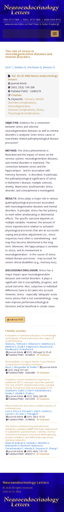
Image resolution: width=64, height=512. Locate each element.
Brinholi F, (26, 445)
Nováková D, (12, 349)
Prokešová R (26, 349)
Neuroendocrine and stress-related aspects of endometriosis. (30, 407)
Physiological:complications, (24, 113)
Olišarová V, (34, 344)
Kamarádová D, (43, 390)
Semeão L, (32, 443)
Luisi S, (9, 411)
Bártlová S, (11, 346)
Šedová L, (10, 344)
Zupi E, (37, 411)
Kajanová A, (33, 346)
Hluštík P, (20, 393)
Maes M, (10, 443)
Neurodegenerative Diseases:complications (21, 107)
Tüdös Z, (23, 390)
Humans (29, 99)
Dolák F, (21, 346)
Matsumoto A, (13, 445)
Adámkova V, (48, 344)
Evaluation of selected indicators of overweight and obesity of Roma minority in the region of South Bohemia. (30, 338)
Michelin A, (44, 443)
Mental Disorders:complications (26, 100)
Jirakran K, (20, 443)
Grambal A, (11, 390)
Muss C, (9, 367)
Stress (40, 109)
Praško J (30, 393)
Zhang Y (53, 448)
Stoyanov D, (42, 448)
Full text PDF (16, 319)
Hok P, (31, 390)
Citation (16, 95)
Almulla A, (30, 448)
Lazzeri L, (10, 414)
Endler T (34, 367)
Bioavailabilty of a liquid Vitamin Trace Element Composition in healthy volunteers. (30, 363)
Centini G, (46, 411)
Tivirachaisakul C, (15, 448)
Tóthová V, (22, 344)
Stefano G (20, 67)
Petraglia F (32, 414)
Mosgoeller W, (22, 367)
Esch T (9, 67)
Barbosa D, (37, 445)
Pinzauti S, (28, 411)
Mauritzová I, (47, 346)
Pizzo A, (17, 411)
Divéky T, (10, 393)
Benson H (48, 67)
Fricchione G (34, 67)
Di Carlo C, (21, 414)
